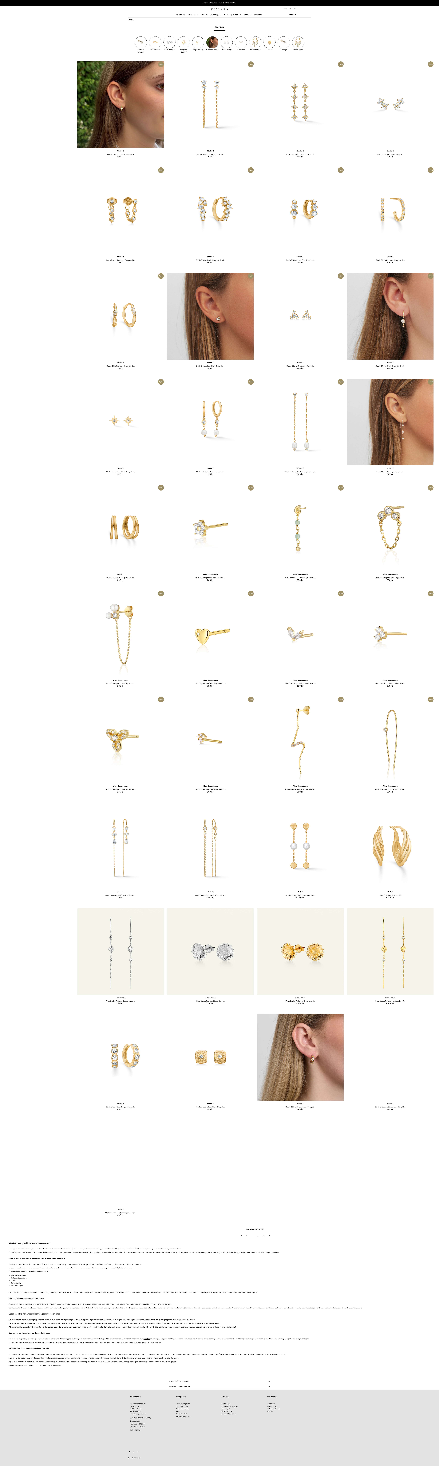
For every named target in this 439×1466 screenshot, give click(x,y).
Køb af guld (225, 1409)
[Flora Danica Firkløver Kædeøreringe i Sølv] (120, 951)
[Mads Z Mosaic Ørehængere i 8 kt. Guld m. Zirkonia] (120, 845)
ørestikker (46, 1308)
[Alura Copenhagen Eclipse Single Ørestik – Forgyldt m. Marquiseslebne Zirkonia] (300, 634)
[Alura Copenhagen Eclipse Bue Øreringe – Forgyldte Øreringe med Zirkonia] (390, 740)
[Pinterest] (137, 1452)
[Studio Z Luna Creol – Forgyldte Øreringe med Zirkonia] (120, 104)
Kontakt (270, 1411)
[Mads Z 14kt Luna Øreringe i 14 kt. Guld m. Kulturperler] (300, 845)
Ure (202, 15)
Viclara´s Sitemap (273, 1409)
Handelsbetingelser (183, 1404)
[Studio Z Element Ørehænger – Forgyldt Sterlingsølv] (390, 1057)
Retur (178, 1411)
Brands (179, 15)
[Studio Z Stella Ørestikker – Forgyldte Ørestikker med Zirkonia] (300, 316)
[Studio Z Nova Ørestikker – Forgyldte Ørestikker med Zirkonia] (120, 422)
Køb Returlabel (181, 1414)
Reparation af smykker (229, 1406)
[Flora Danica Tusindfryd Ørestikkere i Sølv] (210, 951)
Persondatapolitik (182, 1406)
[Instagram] (133, 1452)
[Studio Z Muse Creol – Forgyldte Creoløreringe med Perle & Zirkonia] (390, 316)
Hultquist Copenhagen (93, 1252)
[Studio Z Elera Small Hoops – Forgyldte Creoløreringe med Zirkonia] (120, 1057)
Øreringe (131, 20)
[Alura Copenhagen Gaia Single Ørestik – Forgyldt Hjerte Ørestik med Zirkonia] (210, 634)
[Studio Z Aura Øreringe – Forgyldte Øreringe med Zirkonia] (120, 210)
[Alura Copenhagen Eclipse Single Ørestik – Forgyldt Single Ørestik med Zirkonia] (120, 740)
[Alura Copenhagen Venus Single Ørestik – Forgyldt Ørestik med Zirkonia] (210, 528)
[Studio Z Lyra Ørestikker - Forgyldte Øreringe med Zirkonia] (390, 104)
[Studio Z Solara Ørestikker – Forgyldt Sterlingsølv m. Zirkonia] (210, 1057)
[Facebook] (129, 1452)
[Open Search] (289, 8)
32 (264, 1235)
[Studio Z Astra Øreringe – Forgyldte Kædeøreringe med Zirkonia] (210, 104)
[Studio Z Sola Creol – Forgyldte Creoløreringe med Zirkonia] (300, 210)
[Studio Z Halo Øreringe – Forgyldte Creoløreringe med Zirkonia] (390, 210)
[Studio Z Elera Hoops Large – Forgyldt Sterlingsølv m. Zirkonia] (300, 1057)
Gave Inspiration (231, 15)
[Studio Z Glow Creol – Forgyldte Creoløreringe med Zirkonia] (210, 210)
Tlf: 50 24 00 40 (135, 1411)
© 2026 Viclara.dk (134, 1458)
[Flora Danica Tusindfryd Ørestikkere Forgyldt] (300, 951)
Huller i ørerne (226, 1411)
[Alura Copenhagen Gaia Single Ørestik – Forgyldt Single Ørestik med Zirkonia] (210, 740)
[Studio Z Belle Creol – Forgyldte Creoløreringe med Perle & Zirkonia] (210, 422)
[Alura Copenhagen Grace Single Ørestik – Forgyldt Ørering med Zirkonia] (300, 740)
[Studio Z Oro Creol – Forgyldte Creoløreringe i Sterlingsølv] (120, 528)
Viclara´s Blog (272, 1406)
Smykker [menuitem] (191, 15)
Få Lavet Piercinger (228, 1414)
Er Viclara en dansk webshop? (180, 1386)
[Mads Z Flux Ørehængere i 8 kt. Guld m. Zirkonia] (210, 845)
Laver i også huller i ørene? (179, 1381)
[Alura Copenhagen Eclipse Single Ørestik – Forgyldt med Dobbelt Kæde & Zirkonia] (390, 528)
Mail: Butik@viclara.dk (138, 1414)
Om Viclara (271, 1404)
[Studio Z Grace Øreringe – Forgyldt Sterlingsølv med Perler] (390, 422)
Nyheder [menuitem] (258, 15)
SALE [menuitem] (246, 15)
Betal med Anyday (182, 1409)
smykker (147, 1339)
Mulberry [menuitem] (214, 15)
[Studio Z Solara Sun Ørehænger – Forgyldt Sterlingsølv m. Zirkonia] (120, 1163)
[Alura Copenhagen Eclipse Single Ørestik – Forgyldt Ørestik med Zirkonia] (390, 634)
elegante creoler (36, 1354)
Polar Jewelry (16, 1283)
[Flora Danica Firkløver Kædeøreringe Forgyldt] (390, 951)
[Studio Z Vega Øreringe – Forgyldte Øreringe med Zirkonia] (300, 104)
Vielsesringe (225, 1404)
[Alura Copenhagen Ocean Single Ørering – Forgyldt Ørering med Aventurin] (300, 528)
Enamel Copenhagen (19, 1275)
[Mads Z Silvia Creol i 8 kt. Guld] (390, 845)
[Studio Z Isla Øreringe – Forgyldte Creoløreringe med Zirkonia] (120, 316)
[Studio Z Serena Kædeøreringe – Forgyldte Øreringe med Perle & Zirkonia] (300, 422)
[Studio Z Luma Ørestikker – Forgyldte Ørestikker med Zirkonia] (210, 316)
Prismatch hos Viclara (183, 1416)
